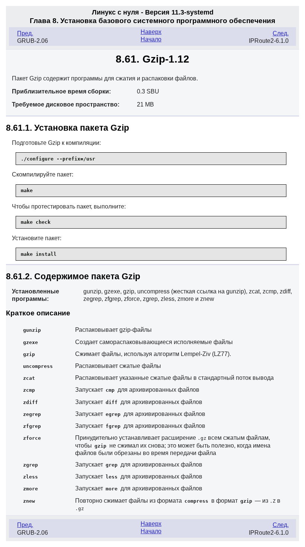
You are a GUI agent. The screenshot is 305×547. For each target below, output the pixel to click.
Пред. (25, 33)
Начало (151, 39)
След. (281, 33)
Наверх (151, 32)
